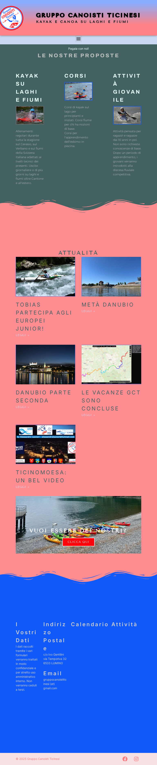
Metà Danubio (108, 304)
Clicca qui (78, 542)
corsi (75, 76)
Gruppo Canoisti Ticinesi (88, 15)
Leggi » (23, 335)
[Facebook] (125, 759)
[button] (78, 39)
